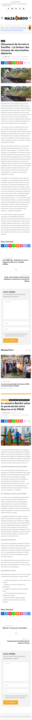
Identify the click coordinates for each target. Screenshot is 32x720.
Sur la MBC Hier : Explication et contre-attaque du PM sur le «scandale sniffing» (16, 262)
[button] (26, 350)
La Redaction (6, 56)
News (7, 28)
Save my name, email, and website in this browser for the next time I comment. (16, 335)
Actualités (4, 381)
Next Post (25, 275)
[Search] (30, 18)
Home (2, 28)
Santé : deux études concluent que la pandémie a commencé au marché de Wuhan (16, 279)
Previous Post (8, 258)
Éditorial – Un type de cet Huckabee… (15, 628)
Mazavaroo (28, 716)
